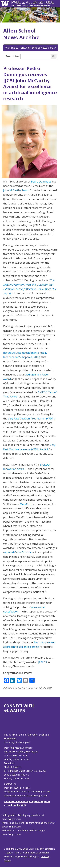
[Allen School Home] (6, 3)
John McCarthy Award (16, 190)
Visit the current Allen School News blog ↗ (30, 47)
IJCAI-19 (42, 662)
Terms (7, 860)
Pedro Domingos (41, 181)
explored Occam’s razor (17, 552)
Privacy (45, 856)
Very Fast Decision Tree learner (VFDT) (31, 418)
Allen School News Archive (21, 34)
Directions (9, 763)
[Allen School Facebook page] (5, 725)
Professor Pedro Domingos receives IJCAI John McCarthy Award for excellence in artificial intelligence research (30, 83)
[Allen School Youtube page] (6, 725)
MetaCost (26, 504)
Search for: (13, 56)
